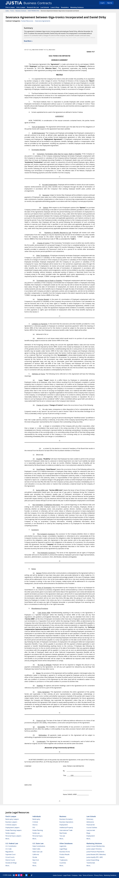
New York (35, 860)
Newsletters (65, 7)
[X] (29, 875)
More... (7, 839)
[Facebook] (19, 875)
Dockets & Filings (11, 863)
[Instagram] (21, 875)
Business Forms (65, 852)
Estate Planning (37, 830)
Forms (12, 10)
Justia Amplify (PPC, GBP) (95, 857)
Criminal (35, 822)
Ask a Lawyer (21, 7)
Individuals (36, 816)
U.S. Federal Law (11, 843)
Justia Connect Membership (96, 846)
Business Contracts (21, 10)
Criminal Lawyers (11, 825)
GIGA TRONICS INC (33, 10)
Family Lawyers (10, 833)
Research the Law (33, 7)
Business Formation (66, 819)
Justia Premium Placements (95, 852)
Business (63, 816)
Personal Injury (37, 836)
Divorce (34, 825)
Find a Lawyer (10, 7)
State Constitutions (38, 846)
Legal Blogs (63, 849)
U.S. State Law (37, 843)
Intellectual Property (66, 827)
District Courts (10, 860)
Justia (7, 10)
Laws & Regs (55, 7)
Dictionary (90, 819)
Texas (34, 863)
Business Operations (66, 822)
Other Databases (66, 843)
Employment (64, 825)
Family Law (36, 833)
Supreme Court (10, 854)
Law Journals (91, 830)
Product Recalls (64, 854)
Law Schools (44, 7)
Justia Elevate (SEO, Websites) (96, 854)
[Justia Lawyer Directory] (31, 875)
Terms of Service (88, 875)
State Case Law (37, 852)
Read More (27, 41)
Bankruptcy (36, 819)
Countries (63, 863)
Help (80, 875)
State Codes (36, 849)
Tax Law (62, 836)
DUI (33, 827)
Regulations (9, 852)
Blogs (88, 833)
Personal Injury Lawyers (13, 836)
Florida (34, 857)
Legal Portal (67, 875)
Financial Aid (91, 825)
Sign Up (109, 3)
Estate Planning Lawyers (13, 830)
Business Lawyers (11, 822)
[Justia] (13, 2)
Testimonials (91, 863)
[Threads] (24, 875)
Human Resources (27, 21)
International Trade (66, 830)
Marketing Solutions (77, 7)
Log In (102, 3)
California (35, 854)
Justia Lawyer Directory (94, 849)
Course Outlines (92, 827)
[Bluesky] (26, 875)
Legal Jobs (63, 846)
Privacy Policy (98, 875)
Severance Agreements (42, 21)
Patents (62, 857)
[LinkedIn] (14, 875)
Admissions (90, 822)
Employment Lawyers (12, 827)
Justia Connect (57, 875)
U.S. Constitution (10, 846)
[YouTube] (16, 875)
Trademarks (64, 860)
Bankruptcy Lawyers (12, 819)
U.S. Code (8, 849)
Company (75, 875)
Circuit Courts (9, 857)
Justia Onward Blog (93, 860)
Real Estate (63, 833)
